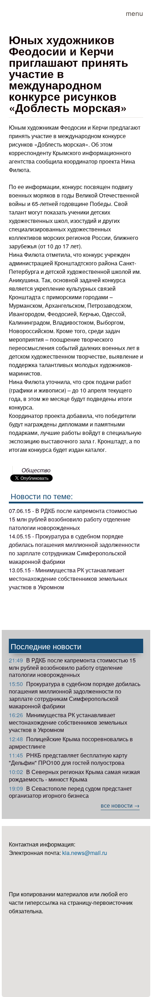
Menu (134, 13)
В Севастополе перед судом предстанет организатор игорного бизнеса (70, 792)
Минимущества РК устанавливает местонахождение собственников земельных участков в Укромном (68, 722)
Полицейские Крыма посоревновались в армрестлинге (71, 742)
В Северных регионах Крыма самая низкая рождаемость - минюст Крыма (74, 775)
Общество (36, 470)
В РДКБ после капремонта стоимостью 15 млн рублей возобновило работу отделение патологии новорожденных (72, 667)
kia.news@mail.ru (84, 853)
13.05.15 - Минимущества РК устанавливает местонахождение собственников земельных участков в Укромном (68, 578)
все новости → (120, 805)
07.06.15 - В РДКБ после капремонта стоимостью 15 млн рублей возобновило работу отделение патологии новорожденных (73, 519)
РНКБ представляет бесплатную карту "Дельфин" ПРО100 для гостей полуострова (68, 759)
